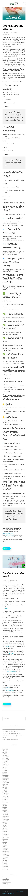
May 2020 (5, 861)
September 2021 (6, 837)
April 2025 (5, 772)
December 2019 (6, 868)
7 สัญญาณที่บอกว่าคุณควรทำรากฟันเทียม (12, 733)
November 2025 (6, 761)
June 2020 (5, 860)
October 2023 (5, 799)
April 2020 (5, 863)
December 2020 (6, 851)
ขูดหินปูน (11, 653)
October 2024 (5, 781)
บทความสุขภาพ (6, 880)
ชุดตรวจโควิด (6, 879)
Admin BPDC (14, 32)
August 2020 (5, 857)
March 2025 (5, 773)
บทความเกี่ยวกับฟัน (7, 34)
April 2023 (5, 808)
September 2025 (6, 764)
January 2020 (5, 866)
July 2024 (4, 785)
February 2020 (5, 864)
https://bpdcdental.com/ (8, 533)
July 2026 (4, 750)
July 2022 (4, 822)
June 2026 (5, 752)
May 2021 (5, 843)
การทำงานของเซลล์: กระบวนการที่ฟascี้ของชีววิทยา (14, 729)
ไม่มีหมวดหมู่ (5, 883)
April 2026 (5, 753)
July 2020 (4, 858)
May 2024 (5, 788)
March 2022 (5, 828)
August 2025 (5, 765)
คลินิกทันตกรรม (10, 535)
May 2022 (5, 825)
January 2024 (5, 794)
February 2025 (5, 775)
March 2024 (5, 791)
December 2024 (6, 778)
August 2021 (5, 839)
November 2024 (6, 779)
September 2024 (6, 782)
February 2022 (5, 829)
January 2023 (5, 813)
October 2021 (5, 836)
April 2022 (5, 826)
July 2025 (4, 767)
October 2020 (5, 854)
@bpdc (8, 687)
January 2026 (5, 758)
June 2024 (5, 787)
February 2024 (5, 793)
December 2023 (6, 796)
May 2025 (5, 770)
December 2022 (6, 814)
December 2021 (6, 832)
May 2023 (5, 807)
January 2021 (5, 849)
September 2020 (6, 855)
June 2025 (5, 769)
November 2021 (6, 834)
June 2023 (5, 805)
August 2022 (5, 820)
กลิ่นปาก (7, 608)
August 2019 (5, 869)
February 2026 (5, 756)
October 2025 (5, 762)
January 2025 (5, 776)
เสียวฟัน (7, 646)
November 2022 (6, 816)
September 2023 (6, 801)
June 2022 (5, 823)
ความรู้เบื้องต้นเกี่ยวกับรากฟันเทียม (10, 739)
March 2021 (5, 846)
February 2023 (5, 811)
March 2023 (5, 810)
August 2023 (5, 802)
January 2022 (5, 831)
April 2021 (5, 845)
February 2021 (5, 848)
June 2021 (5, 842)
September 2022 (6, 819)
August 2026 (5, 749)
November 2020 (6, 852)
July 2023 (4, 804)
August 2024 (5, 784)
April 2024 (5, 790)
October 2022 (5, 817)
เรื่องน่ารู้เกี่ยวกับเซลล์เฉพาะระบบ (10, 731)
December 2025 (6, 759)
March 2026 (5, 755)
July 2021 (4, 840)
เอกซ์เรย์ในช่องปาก (11, 671)
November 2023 (6, 797)
